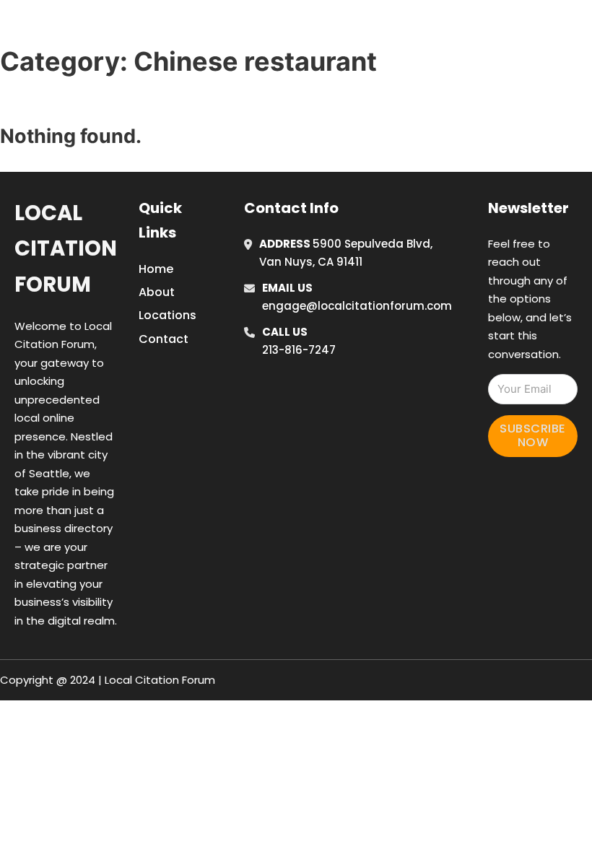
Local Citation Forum (65, 249)
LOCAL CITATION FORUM (133, 28)
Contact (163, 339)
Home (419, 28)
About (157, 292)
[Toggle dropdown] (581, 28)
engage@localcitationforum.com (357, 305)
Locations (484, 28)
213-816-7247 (299, 349)
